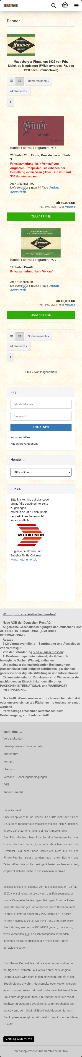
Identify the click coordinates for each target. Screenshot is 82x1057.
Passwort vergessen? (24, 443)
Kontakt (8, 761)
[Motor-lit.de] (9, 5)
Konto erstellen (20, 437)
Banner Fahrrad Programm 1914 (33, 148)
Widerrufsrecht (13, 792)
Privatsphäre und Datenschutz (22, 746)
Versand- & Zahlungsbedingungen (25, 777)
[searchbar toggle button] (53, 5)
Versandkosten (13, 738)
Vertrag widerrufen (18, 1039)
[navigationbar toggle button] (76, 5)
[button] (11, 81)
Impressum (10, 754)
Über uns (9, 769)
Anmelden (41, 427)
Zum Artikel (41, 216)
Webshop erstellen (26, 1051)
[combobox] (38, 81)
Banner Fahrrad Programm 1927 (33, 260)
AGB (6, 784)
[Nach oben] (69, 1050)
